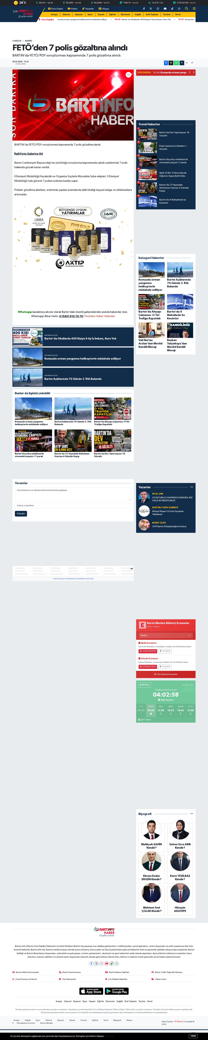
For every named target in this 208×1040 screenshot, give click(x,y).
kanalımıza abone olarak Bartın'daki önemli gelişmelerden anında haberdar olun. (80, 312)
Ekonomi (125, 14)
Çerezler (109, 1036)
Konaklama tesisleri (25, 1023)
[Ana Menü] (193, 9)
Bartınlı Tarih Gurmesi (165, 507)
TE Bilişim (178, 1022)
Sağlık (138, 14)
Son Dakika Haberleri (117, 979)
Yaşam (101, 14)
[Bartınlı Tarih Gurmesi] (144, 511)
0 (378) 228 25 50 (149, 651)
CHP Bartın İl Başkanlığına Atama (169, 526)
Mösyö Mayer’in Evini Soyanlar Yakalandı (168, 513)
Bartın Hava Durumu (72, 972)
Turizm (166, 14)
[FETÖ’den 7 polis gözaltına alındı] (73, 105)
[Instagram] (101, 963)
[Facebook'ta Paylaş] (166, 63)
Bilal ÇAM (157, 494)
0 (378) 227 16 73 (149, 667)
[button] (189, 73)
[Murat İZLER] (144, 524)
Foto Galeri (57, 9)
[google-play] (116, 991)
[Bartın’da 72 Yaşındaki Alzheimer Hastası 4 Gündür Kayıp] (73, 440)
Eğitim (112, 14)
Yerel (178, 14)
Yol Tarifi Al (166, 651)
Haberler (16, 41)
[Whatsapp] (116, 963)
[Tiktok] (111, 963)
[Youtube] (106, 963)
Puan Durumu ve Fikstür (26, 979)
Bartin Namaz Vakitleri (119, 972)
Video (74, 9)
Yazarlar (89, 9)
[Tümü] (191, 487)
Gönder (21, 513)
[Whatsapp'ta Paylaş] (176, 63)
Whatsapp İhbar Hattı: (57, 316)
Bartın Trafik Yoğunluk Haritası (168, 972)
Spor (90, 14)
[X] (96, 963)
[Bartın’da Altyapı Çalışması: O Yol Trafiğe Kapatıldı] (112, 408)
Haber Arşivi (160, 979)
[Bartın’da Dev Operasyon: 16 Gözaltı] (112, 440)
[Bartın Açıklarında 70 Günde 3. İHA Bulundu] (73, 408)
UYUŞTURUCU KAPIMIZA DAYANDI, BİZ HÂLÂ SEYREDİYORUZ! (172, 499)
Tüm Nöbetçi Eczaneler (167, 674)
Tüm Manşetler (69, 979)
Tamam (193, 1036)
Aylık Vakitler (146, 720)
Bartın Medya (46, 1023)
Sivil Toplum (152, 14)
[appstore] (91, 991)
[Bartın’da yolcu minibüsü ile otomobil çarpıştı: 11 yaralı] (33, 440)
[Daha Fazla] (182, 63)
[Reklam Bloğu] (73, 237)
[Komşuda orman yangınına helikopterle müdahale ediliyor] (33, 408)
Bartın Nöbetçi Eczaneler (27, 972)
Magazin (117, 1020)
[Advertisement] (73, 290)
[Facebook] (91, 963)
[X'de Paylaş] (171, 63)
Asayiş (54, 14)
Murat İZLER (159, 523)
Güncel (66, 14)
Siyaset (79, 14)
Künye (105, 9)
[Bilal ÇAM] (144, 497)
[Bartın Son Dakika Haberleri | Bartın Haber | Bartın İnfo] (23, 14)
